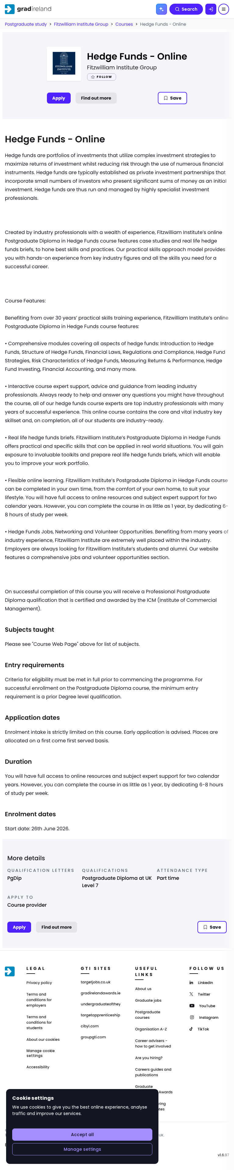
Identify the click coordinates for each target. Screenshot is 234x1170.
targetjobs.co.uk (96, 982)
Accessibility (38, 1067)
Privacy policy (39, 982)
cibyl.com (90, 1026)
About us (143, 989)
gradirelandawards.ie (100, 993)
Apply (58, 98)
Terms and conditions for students (39, 1023)
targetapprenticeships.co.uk (100, 1015)
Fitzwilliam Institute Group (81, 24)
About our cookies (43, 1039)
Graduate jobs (148, 1000)
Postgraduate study (26, 24)
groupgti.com (93, 1037)
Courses (124, 24)
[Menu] (223, 9)
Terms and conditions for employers (39, 1000)
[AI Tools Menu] (161, 9)
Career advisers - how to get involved (153, 1043)
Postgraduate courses (147, 1015)
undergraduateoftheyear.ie (100, 1004)
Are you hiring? (148, 1058)
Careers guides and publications (153, 1072)
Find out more (96, 98)
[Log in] (210, 9)
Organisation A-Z (151, 1029)
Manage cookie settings (41, 1053)
